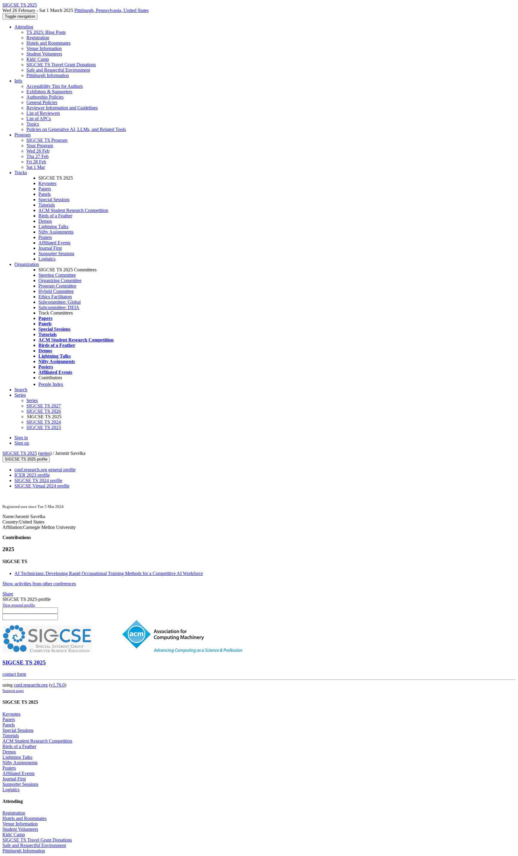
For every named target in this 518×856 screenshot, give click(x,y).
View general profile (18, 605)
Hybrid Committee (56, 291)
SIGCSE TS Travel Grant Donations (61, 64)
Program (22, 134)
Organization (26, 264)
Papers (44, 188)
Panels (44, 194)
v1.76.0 (57, 684)
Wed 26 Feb (37, 151)
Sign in (21, 437)
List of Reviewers (43, 113)
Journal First (50, 248)
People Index (50, 384)
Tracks (20, 172)
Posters (45, 237)
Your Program (39, 145)
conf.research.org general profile (45, 469)
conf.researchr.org (31, 684)
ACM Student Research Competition (73, 210)
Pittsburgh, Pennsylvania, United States (111, 10)
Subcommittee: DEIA (58, 307)
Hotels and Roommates (48, 43)
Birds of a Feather (55, 215)
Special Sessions (54, 199)
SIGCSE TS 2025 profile (26, 459)
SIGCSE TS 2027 (43, 405)
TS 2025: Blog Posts (46, 32)
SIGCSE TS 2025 (19, 453)
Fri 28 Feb (36, 161)
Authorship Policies (45, 97)
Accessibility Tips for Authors (54, 86)
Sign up (21, 443)
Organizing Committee (60, 280)
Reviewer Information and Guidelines (62, 107)
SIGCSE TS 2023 (43, 427)
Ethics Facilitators (55, 296)
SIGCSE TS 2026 (43, 411)
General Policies (41, 102)
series (45, 453)
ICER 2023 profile (32, 475)
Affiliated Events (54, 242)
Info (18, 80)
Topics (32, 124)
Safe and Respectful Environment (58, 70)
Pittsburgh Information (47, 75)
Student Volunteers (44, 53)
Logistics (46, 258)
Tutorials (46, 204)
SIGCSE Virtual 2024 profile (42, 485)
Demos (45, 221)
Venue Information (44, 48)
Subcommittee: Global (59, 302)
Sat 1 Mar (35, 167)
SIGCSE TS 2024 (43, 422)
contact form (14, 674)
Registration (37, 37)
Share (7, 593)
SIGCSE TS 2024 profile (38, 480)
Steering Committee (57, 275)
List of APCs (38, 118)
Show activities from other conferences (39, 583)
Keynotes (47, 183)
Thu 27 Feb (37, 156)
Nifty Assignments (55, 231)
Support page (13, 690)
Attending (23, 26)
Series (32, 400)
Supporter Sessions (56, 253)
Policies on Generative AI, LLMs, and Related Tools (76, 129)
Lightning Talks (53, 226)
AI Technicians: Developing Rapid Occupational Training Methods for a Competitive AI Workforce (108, 573)
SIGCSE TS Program (46, 140)
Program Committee (57, 285)
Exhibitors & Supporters (49, 91)
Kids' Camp (37, 59)
